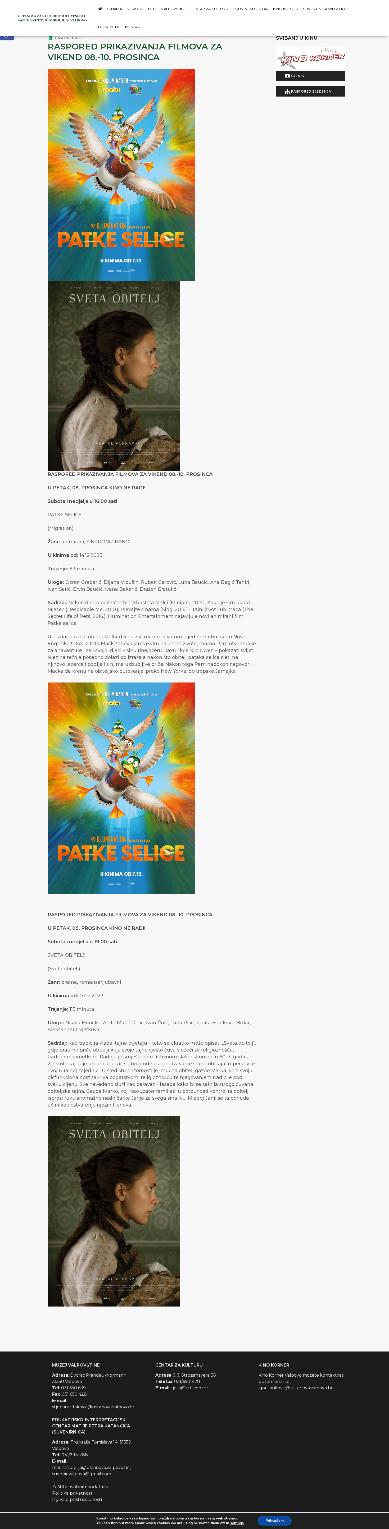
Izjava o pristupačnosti (77, 1499)
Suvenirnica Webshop (325, 9)
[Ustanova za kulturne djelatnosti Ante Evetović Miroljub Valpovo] (53, 18)
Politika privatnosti (73, 1493)
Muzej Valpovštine (167, 9)
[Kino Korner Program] (311, 59)
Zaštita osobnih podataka (80, 1486)
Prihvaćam (274, 1520)
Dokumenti (109, 27)
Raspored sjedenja (310, 91)
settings (237, 1523)
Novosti (135, 9)
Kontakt (133, 27)
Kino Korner (285, 9)
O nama (114, 9)
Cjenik (297, 76)
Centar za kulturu (209, 9)
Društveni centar (250, 9)
